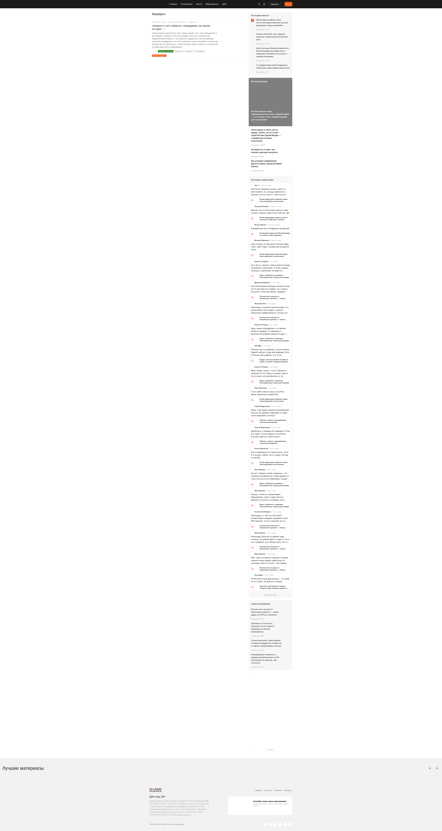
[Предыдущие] (430, 768)
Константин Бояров (262, 512)
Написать (275, 4)
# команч (189, 51)
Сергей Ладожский (262, 406)
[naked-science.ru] (290, 824)
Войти (288, 4)
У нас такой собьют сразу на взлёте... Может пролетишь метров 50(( (268, 393)
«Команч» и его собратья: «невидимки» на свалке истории (181, 27)
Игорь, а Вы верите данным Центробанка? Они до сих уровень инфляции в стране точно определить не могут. (270, 413)
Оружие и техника (166, 51)
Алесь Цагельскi (261, 448)
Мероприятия (212, 4)
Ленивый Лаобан (261, 206)
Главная (173, 4)
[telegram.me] (285, 824)
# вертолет (179, 51)
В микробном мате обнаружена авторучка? (270, 228)
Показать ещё (270, 595)
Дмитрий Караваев (262, 282)
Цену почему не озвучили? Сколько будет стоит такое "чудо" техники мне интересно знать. (270, 247)
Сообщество (187, 4)
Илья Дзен (258, 575)
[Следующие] (437, 768)
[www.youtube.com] (275, 824)
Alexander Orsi (260, 304)
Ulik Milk (257, 346)
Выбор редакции (159, 56)
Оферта (258, 790)
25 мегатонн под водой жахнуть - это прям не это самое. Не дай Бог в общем (270, 580)
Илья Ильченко (260, 388)
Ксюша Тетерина (261, 261)
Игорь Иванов (260, 225)
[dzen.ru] (280, 824)
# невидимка (199, 51)
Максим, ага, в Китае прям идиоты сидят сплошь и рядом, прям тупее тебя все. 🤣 (270, 211)
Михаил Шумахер (261, 240)
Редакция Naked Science (177, 22)
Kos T (256, 185)
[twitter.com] (265, 824)
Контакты (268, 790)
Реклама (287, 790)
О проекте (278, 790)
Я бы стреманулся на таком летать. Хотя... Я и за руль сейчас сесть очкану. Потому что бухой (270, 455)
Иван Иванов (259, 469)
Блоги (199, 4)
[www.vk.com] (270, 824)
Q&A (224, 4)
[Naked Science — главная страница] (159, 4)
